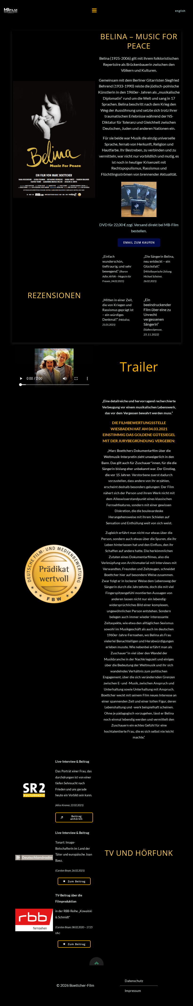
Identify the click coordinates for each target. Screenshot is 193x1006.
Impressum (133, 991)
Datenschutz (134, 981)
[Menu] (94, 11)
